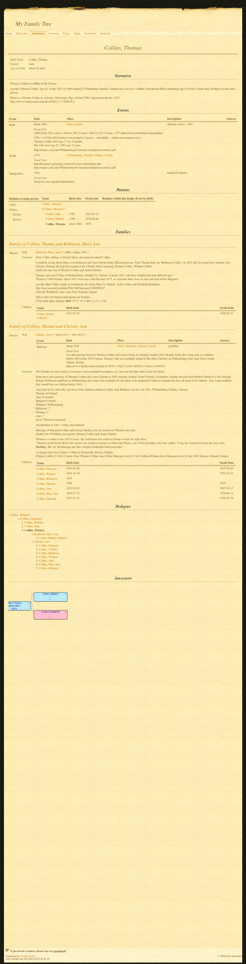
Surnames (53, 33)
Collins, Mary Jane (47, 493)
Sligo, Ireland (74, 124)
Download (105, 33)
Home (9, 33)
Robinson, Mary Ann (48, 252)
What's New (22, 33)
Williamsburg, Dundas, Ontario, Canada (90, 155)
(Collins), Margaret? (53, 209)
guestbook (60, 951)
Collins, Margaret (47, 469)
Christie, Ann (43, 334)
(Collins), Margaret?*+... (50, 615)
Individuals (38, 33)
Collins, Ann (44, 488)
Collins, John (53, 214)
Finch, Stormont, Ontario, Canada (136, 346)
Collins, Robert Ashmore (45, 315)
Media (77, 33)
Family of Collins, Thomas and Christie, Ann (48, 326)
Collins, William (55, 219)
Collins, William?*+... (50, 597)
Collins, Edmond (46, 498)
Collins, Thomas (46, 484)
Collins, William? (52, 204)
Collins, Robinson (47, 478)
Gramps (25, 956)
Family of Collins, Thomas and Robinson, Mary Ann (54, 243)
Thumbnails (90, 33)
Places (66, 33)
